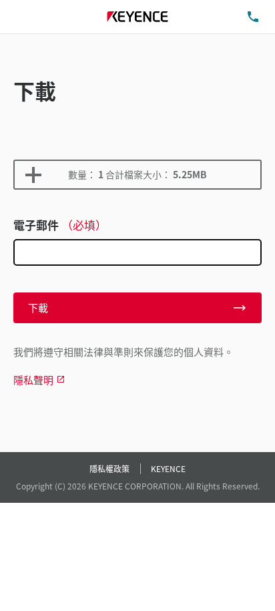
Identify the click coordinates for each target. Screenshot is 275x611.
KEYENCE (168, 468)
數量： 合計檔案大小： (137, 174)
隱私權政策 (109, 468)
